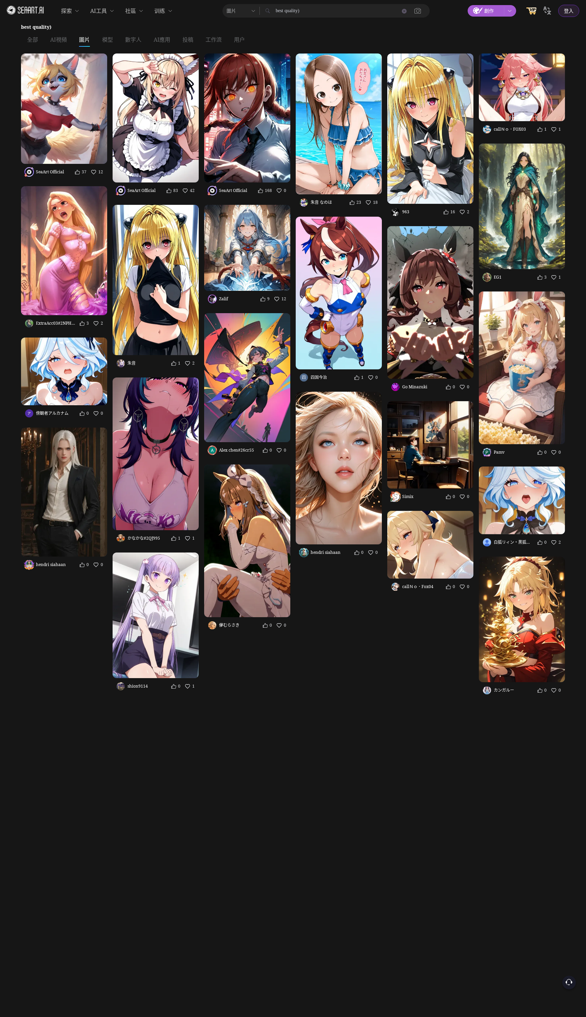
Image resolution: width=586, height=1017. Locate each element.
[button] (418, 11)
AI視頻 (58, 40)
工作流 (214, 40)
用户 (239, 40)
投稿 (187, 40)
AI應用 (162, 40)
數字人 (133, 40)
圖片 (84, 40)
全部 (32, 40)
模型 (107, 40)
